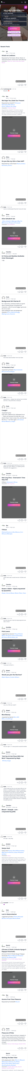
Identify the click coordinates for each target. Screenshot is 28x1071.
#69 (18, 717)
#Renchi (10, 955)
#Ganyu (10, 850)
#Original (9, 918)
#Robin (17, 593)
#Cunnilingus (11, 371)
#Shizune (4, 534)
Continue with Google (15, 32)
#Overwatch (10, 482)
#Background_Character (8, 314)
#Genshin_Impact (13, 852)
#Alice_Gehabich (6, 221)
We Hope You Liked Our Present (13, 101)
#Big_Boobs (5, 852)
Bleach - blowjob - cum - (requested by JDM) (10, 811)
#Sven (18, 918)
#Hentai (4, 532)
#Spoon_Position (10, 677)
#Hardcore (9, 532)
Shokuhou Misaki (12, 108)
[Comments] (19, 85)
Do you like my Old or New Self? (13, 161)
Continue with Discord (15, 35)
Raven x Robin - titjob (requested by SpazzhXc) (13, 590)
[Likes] (25, 85)
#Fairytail (20, 916)
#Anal (14, 850)
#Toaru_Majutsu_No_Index (9, 106)
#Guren (18, 1002)
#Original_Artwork (11, 635)
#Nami (3, 677)
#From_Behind (11, 312)
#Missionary (5, 223)
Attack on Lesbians (8, 55)
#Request (15, 955)
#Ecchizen (4, 637)
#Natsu (4, 635)
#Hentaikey (5, 105)
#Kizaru (17, 677)
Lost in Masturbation (9, 914)
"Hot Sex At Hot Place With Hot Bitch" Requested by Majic (13, 757)
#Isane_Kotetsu (21, 163)
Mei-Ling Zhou (11, 483)
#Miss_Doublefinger (7, 719)
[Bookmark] (22, 85)
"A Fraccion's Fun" (8, 367)
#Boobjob (9, 534)
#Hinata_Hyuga (6, 760)
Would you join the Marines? (12, 675)
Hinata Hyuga (14, 959)
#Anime (9, 637)
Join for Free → (14, 29)
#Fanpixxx (18, 103)
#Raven (12, 593)
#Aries (3, 421)
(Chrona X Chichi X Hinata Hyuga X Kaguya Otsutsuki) (14, 950)
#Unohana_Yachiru (7, 165)
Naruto (9, 1043)
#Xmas (13, 105)
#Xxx (13, 532)
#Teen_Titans (22, 593)
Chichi (9, 959)
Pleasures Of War (8, 1033)
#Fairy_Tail (15, 637)
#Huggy (17, 312)
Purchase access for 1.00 (14, 135)
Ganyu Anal (6, 848)
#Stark (15, 370)
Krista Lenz (18, 61)
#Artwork (4, 918)
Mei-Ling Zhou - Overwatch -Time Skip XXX (13, 479)
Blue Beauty (6, 715)
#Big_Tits (19, 221)
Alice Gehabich (11, 224)
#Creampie (17, 223)
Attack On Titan (11, 61)
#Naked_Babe (12, 957)
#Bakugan (14, 221)
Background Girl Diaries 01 (11, 301)
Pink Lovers (6, 631)
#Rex (9, 105)
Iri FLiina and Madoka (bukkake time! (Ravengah (13, 257)
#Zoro (15, 717)
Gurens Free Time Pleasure (11, 999)
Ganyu (9, 855)
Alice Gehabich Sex (8, 219)
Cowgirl (4, 410)
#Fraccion (4, 371)
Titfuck (4, 530)
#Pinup (15, 482)
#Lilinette (19, 370)
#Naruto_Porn (19, 532)
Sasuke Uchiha (22, 1043)
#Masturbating (20, 850)
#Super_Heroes (6, 593)
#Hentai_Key (5, 957)
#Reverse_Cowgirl (10, 421)
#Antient (4, 854)
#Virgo (16, 634)
